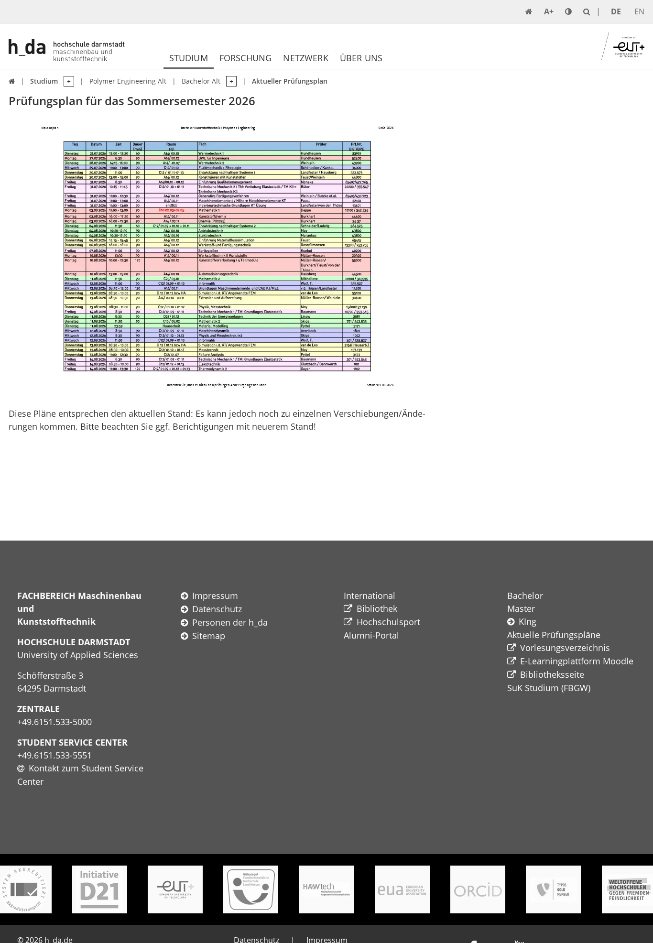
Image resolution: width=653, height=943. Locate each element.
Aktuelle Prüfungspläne (553, 634)
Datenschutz (217, 609)
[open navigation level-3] (228, 81)
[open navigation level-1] (66, 81)
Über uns (361, 58)
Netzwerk (305, 58)
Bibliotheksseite (552, 674)
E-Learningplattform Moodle (576, 661)
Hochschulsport (388, 622)
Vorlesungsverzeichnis (565, 647)
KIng (527, 621)
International (369, 595)
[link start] (529, 11)
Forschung (245, 58)
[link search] (586, 11)
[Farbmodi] (568, 11)
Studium (188, 58)
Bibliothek (377, 608)
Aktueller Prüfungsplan (289, 81)
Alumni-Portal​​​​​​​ (371, 635)
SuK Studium (533, 688)
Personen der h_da (230, 622)
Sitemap (208, 635)
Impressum (215, 595)
